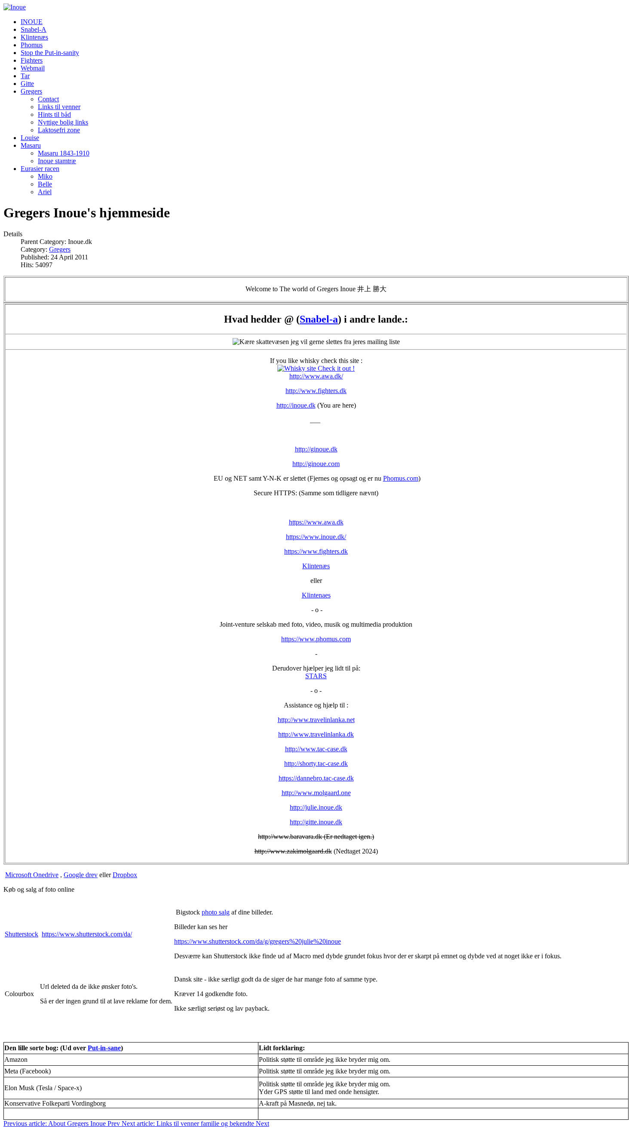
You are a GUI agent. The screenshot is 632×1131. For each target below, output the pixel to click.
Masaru (31, 145)
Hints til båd (54, 114)
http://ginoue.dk (316, 449)
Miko (45, 176)
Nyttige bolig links (63, 122)
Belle (45, 184)
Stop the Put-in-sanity (50, 52)
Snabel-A (33, 29)
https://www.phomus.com (316, 639)
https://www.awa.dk (316, 522)
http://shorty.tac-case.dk (316, 763)
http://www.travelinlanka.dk (316, 734)
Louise (30, 137)
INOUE (32, 21)
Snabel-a (319, 319)
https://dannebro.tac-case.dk (316, 778)
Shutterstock (21, 934)
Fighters (32, 60)
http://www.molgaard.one (316, 792)
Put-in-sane (104, 1048)
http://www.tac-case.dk (316, 749)
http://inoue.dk (296, 405)
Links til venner (59, 106)
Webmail (33, 68)
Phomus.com (400, 478)
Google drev (81, 874)
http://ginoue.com (316, 463)
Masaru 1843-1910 (63, 153)
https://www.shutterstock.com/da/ (87, 934)
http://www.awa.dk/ (316, 376)
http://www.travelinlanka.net (316, 719)
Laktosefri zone (59, 130)
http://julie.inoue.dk (316, 807)
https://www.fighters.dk (316, 551)
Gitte (27, 83)
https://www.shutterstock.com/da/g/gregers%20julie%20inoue (257, 941)
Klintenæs (34, 37)
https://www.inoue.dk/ (316, 536)
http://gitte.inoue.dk (316, 822)
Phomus (32, 45)
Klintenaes (316, 595)
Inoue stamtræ (57, 161)
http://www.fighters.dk (316, 390)
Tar (25, 75)
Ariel (45, 191)
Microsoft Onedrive (31, 874)
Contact (48, 99)
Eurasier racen (40, 168)
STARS (316, 676)
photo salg (216, 912)
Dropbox (125, 874)
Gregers (31, 91)
